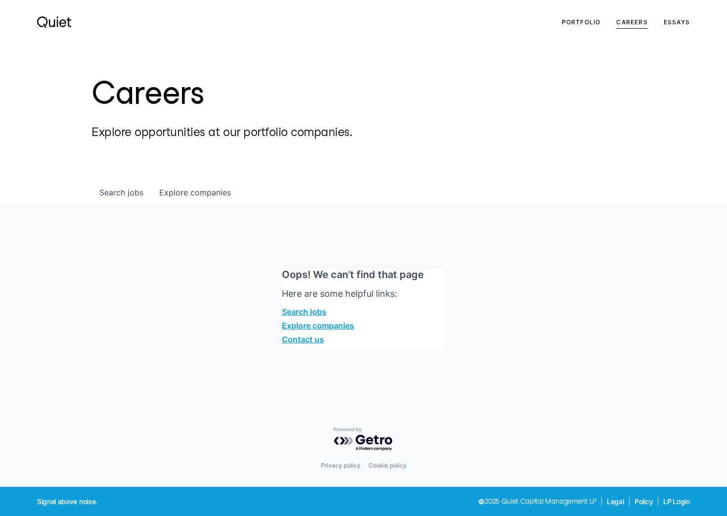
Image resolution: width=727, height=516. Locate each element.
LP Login (676, 501)
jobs (121, 192)
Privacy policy (341, 465)
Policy (644, 501)
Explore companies (318, 325)
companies (195, 192)
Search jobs (304, 312)
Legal (615, 501)
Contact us (303, 339)
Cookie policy (387, 465)
